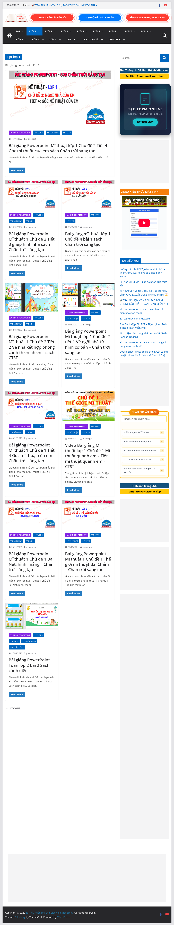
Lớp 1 (32, 31)
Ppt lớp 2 (14, 641)
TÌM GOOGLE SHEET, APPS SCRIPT (147, 17)
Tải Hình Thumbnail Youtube (144, 76)
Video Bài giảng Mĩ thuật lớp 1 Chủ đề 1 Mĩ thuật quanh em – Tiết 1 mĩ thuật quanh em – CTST (88, 455)
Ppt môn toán (29, 641)
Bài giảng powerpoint (20, 133)
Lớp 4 (80, 31)
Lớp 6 (112, 31)
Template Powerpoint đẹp (144, 491)
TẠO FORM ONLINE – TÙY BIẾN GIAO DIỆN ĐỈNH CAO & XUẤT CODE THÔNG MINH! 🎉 (63, 3)
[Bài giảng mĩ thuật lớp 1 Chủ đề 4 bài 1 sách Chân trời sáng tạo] (88, 194)
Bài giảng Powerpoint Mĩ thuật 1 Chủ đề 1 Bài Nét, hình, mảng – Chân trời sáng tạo (31, 561)
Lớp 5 (96, 31)
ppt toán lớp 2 (17, 647)
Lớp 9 (19, 39)
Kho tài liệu (91, 39)
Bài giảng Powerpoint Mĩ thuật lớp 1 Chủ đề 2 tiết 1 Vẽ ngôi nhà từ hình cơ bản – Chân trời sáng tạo (87, 341)
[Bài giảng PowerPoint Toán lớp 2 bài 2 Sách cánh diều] (31, 616)
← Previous (12, 708)
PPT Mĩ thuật (53, 133)
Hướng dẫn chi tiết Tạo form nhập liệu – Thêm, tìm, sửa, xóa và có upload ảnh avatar (142, 273)
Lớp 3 (64, 31)
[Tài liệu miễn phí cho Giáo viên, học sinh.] (9, 35)
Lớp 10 (36, 39)
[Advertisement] (144, 161)
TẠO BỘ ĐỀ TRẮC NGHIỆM (100, 17)
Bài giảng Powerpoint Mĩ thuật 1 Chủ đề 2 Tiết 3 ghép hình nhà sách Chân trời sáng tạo (32, 241)
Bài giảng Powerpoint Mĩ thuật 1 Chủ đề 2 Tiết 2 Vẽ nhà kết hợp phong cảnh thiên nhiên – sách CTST (32, 347)
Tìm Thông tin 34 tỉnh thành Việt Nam (144, 70)
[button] (22, 31)
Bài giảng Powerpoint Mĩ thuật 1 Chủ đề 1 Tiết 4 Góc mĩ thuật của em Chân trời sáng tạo (32, 453)
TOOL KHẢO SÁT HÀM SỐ (52, 17)
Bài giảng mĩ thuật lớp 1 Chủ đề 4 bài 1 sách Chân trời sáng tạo (88, 239)
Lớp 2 (48, 31)
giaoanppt (31, 138)
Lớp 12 (71, 39)
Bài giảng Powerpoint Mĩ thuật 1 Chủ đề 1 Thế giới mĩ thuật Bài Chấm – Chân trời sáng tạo (88, 561)
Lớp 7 (128, 31)
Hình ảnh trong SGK (144, 486)
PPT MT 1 (67, 133)
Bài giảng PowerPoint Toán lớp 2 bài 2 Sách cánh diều (29, 665)
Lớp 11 (53, 39)
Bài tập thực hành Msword (135, 318)
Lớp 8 (144, 31)
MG (18, 31)
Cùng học (115, 39)
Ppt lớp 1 (38, 133)
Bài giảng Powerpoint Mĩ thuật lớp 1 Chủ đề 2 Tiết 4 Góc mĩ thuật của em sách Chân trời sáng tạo (58, 148)
